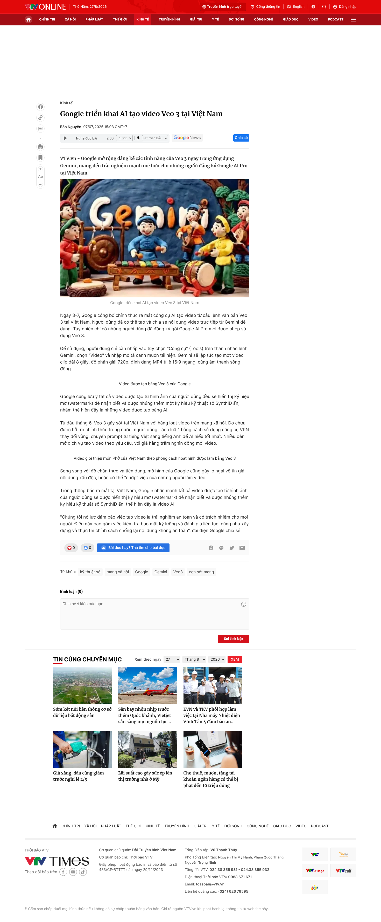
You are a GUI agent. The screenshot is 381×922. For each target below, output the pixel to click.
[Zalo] (221, 548)
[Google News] (187, 138)
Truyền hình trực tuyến (225, 7)
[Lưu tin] (40, 157)
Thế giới (120, 19)
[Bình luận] (40, 128)
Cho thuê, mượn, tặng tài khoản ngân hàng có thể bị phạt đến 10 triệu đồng (211, 779)
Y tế (215, 19)
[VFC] (315, 854)
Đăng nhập (347, 7)
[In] (40, 147)
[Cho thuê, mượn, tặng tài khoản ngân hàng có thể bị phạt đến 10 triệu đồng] (213, 749)
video (313, 19)
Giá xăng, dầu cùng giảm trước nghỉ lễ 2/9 (78, 776)
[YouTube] (73, 872)
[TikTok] (83, 872)
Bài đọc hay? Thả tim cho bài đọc (136, 548)
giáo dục (291, 19)
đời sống (236, 19)
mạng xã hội (118, 571)
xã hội (70, 19)
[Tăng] (40, 168)
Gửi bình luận (233, 639)
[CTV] (315, 870)
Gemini (160, 571)
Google (141, 571)
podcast (335, 19)
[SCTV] (315, 887)
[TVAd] (343, 854)
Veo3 (178, 571)
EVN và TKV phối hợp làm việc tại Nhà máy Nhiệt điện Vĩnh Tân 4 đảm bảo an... (212, 715)
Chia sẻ (241, 138)
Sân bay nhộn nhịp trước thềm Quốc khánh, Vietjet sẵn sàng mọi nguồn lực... (144, 715)
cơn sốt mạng (201, 571)
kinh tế (143, 19)
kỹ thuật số (90, 571)
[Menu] (353, 19)
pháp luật (94, 19)
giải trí (196, 19)
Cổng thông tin (268, 7)
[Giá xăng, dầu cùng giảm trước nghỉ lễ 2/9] (82, 749)
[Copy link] (40, 118)
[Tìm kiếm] (326, 6)
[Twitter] (232, 548)
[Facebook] (40, 107)
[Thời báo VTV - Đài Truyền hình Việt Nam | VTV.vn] (45, 7)
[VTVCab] (343, 870)
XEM (235, 659)
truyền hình (169, 19)
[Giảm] (40, 184)
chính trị (47, 19)
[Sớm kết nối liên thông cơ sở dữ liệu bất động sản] (82, 685)
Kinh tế (66, 103)
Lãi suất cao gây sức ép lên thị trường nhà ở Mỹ (145, 776)
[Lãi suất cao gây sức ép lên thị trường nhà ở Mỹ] (147, 749)
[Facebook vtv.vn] (315, 6)
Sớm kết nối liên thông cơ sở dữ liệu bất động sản (82, 712)
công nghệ (263, 19)
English (299, 7)
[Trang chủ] (28, 19)
